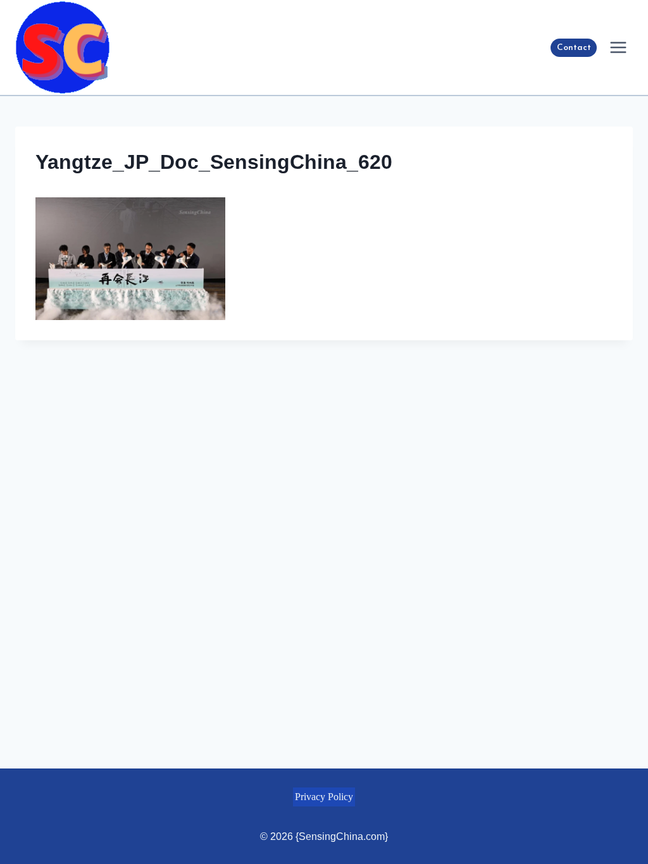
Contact (574, 48)
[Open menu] (618, 47)
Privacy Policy (324, 796)
